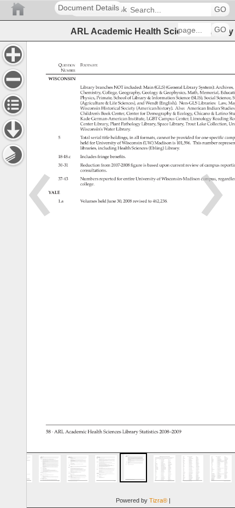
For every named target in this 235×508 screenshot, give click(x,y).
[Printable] (13, 155)
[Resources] (13, 130)
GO (220, 9)
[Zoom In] (13, 54)
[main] (130, 274)
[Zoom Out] (13, 79)
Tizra (158, 500)
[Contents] (13, 105)
